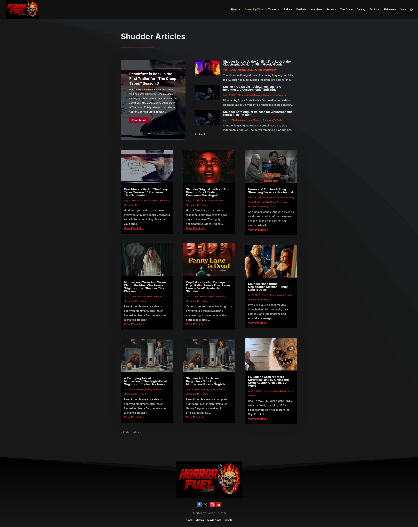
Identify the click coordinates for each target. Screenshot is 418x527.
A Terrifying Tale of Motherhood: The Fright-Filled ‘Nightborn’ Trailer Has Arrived (145, 381)
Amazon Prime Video (272, 197)
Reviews (331, 9)
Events (228, 520)
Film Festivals (268, 295)
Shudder (257, 69)
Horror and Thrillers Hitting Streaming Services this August (270, 191)
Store (403, 9)
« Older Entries (131, 432)
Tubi (274, 206)
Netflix (265, 202)
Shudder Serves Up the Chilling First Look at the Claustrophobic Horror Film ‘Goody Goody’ (257, 63)
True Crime (346, 9)
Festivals (301, 9)
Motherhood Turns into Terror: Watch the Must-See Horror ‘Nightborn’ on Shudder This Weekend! (145, 287)
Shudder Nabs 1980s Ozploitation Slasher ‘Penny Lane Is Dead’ (268, 286)
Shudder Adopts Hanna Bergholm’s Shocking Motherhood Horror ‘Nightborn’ (208, 381)
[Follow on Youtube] (218, 504)
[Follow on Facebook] (199, 504)
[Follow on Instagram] (212, 504)
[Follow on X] (205, 504)
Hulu (250, 202)
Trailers (288, 9)
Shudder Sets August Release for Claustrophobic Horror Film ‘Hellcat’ (258, 113)
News (234, 9)
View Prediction (134, 228)
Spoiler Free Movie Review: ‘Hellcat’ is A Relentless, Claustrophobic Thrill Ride (252, 88)
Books (373, 9)
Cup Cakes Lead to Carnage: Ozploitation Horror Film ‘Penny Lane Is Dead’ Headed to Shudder (208, 287)
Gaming (361, 9)
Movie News (214, 520)
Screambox (283, 202)
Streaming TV (252, 9)
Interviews (316, 9)
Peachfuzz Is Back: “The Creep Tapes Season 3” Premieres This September (146, 192)
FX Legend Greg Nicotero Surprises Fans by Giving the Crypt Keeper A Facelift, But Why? (268, 381)
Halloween (390, 9)
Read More (139, 120)
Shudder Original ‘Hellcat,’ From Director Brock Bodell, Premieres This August (208, 192)
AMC (140, 200)
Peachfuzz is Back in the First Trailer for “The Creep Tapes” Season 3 (152, 78)
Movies (272, 9)
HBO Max (288, 197)
